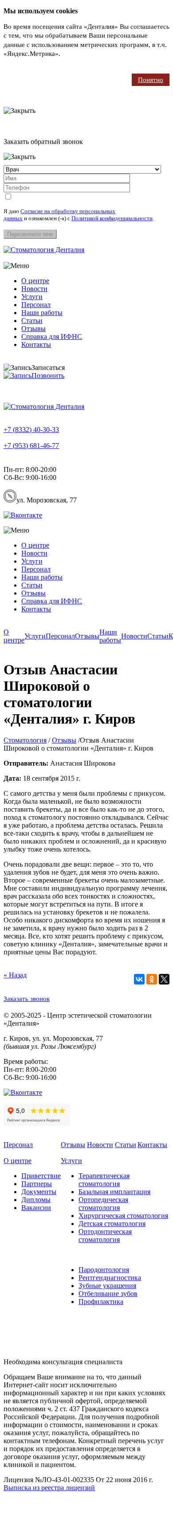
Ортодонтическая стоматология (105, 1235)
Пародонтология (104, 1269)
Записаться (48, 367)
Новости (34, 288)
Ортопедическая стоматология (103, 1203)
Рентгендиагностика (110, 1277)
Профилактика (101, 1301)
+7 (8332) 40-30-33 (31, 429)
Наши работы (42, 312)
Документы (38, 1191)
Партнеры (36, 1183)
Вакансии (36, 1207)
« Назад (15, 975)
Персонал (36, 304)
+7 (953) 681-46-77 (31, 445)
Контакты (36, 344)
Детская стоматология (112, 1223)
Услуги (32, 296)
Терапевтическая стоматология (104, 1179)
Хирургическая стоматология (123, 1215)
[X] (164, 979)
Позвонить (47, 375)
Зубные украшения (107, 1285)
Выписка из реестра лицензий (49, 1487)
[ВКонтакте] (139, 979)
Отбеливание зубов (108, 1293)
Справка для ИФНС (51, 336)
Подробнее (78, 53)
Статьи (32, 320)
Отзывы (33, 328)
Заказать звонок (27, 998)
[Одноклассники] (151, 979)
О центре (35, 280)
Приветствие (41, 1175)
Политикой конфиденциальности (112, 218)
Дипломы (36, 1199)
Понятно (150, 79)
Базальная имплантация (114, 1191)
